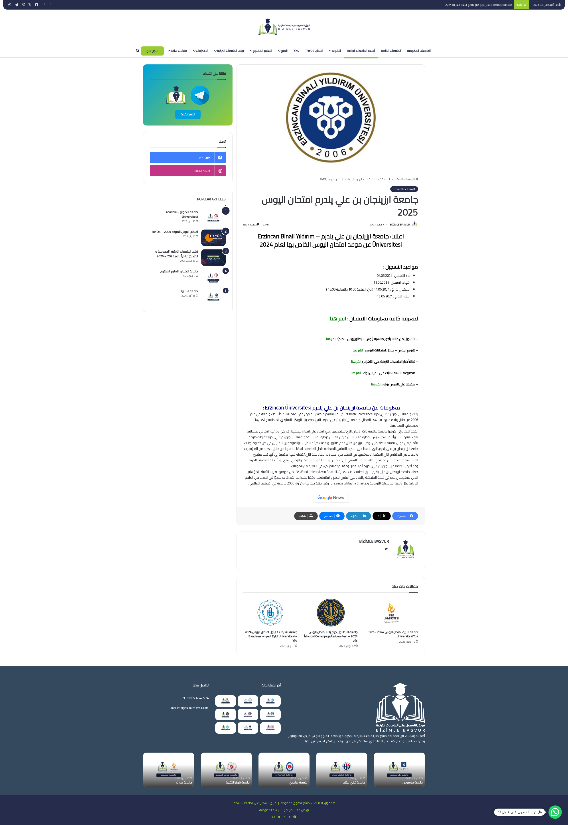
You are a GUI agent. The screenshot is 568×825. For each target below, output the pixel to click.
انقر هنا (337, 318)
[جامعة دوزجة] (248, 701)
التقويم (336, 51)
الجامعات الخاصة (391, 51)
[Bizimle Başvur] (284, 26)
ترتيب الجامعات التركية (230, 51)
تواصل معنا (302, 810)
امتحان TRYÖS (314, 51)
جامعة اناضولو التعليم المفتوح (179, 271)
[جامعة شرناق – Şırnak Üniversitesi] (225, 714)
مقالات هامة (178, 51)
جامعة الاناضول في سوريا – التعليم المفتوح (401, 780)
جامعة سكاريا (189, 291)
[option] (399, 770)
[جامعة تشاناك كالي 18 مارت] (248, 714)
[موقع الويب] (386, 549)
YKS (296, 51)
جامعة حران (358, 782)
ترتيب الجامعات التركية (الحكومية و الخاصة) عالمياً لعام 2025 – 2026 (176, 254)
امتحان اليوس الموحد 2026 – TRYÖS (175, 232)
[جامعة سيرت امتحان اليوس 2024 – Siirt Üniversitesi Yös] (391, 612)
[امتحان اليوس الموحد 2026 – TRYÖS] (213, 237)
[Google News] (331, 498)
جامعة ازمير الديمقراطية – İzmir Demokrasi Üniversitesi (172, 780)
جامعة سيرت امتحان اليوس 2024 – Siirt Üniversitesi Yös (393, 634)
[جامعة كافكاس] (270, 701)
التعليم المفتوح (262, 51)
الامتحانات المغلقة (391, 179)
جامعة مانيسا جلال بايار (236, 782)
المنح (284, 51)
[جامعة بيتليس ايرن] (225, 728)
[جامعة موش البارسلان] (225, 701)
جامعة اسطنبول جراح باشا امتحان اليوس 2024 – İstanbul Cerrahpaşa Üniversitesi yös (331, 636)
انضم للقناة (188, 114)
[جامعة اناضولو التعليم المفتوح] (213, 277)
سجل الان (152, 51)
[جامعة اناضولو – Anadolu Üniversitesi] (213, 218)
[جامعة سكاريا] (213, 297)
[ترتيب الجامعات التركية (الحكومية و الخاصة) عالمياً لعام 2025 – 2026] (213, 257)
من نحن (288, 810)
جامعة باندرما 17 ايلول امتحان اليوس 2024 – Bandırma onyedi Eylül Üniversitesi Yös (271, 636)
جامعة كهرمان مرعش (293, 782)
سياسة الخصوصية (270, 810)
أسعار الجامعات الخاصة (361, 51)
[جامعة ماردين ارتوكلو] (270, 728)
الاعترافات (202, 51)
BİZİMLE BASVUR (400, 224)
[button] (555, 812)
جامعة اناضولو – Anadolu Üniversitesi (182, 214)
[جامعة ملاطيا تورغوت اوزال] (270, 714)
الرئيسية (410, 179)
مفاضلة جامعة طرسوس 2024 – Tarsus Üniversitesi (480, 4)
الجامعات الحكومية (419, 51)
